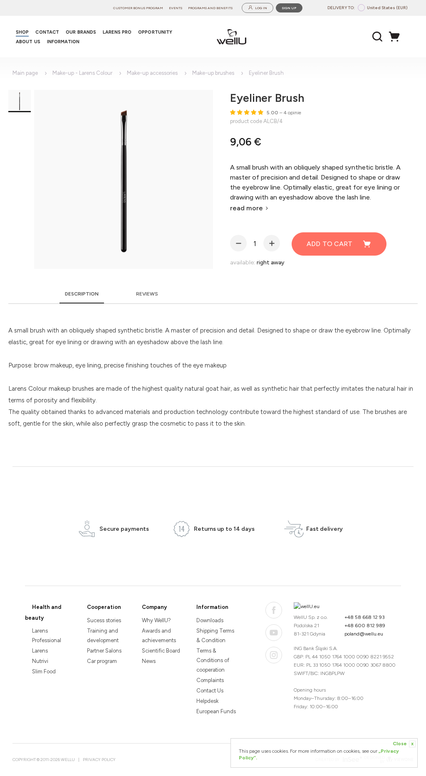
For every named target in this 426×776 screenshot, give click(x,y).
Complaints (210, 680)
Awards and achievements (159, 635)
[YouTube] (273, 632)
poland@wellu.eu (363, 634)
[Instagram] (273, 655)
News (149, 661)
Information (212, 607)
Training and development (103, 635)
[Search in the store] (377, 36)
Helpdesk (207, 701)
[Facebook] (273, 610)
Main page (25, 73)
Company (154, 607)
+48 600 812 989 (364, 625)
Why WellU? (156, 620)
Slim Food (44, 671)
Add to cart (329, 244)
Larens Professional (46, 635)
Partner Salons (104, 651)
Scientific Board (161, 651)
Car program (102, 661)
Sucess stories (104, 620)
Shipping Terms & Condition (215, 635)
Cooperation (104, 607)
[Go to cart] (396, 36)
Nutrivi (40, 661)
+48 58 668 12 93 (364, 617)
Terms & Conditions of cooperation (212, 660)
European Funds (216, 711)
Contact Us (209, 690)
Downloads (209, 620)
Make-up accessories (152, 73)
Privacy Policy (99, 759)
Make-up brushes (213, 73)
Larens (40, 651)
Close (403, 743)
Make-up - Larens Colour (82, 73)
